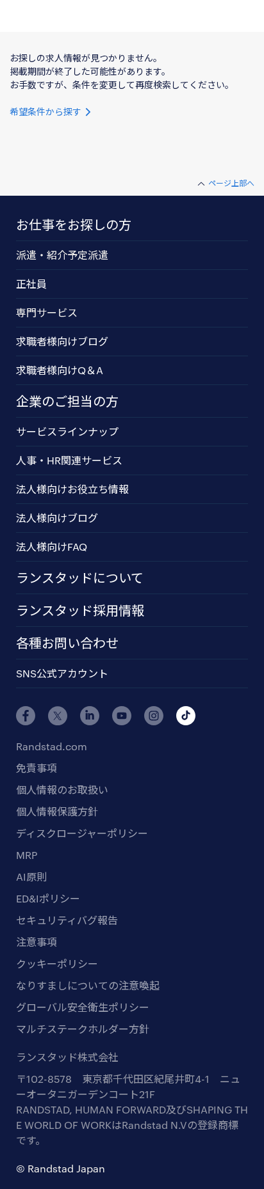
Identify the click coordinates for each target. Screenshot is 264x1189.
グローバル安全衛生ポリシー (82, 1007)
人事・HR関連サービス (69, 460)
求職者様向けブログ (62, 341)
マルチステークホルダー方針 (82, 1029)
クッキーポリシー (57, 963)
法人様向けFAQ (51, 546)
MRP (26, 855)
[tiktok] (185, 715)
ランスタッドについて (80, 577)
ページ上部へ (231, 182)
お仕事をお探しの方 (73, 224)
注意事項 (36, 942)
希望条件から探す (47, 111)
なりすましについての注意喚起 (88, 985)
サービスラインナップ (67, 431)
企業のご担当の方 (67, 401)
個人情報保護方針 (57, 811)
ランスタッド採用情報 (80, 610)
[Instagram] (153, 715)
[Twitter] (57, 715)
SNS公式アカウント (62, 673)
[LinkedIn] (89, 715)
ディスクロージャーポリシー (82, 833)
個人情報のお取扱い (62, 789)
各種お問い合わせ (67, 642)
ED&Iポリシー (48, 898)
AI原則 (31, 876)
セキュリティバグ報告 (67, 920)
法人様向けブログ (57, 518)
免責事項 (36, 768)
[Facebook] (25, 715)
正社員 (31, 284)
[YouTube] (121, 715)
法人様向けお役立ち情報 (72, 489)
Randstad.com (51, 746)
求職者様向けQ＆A (59, 370)
